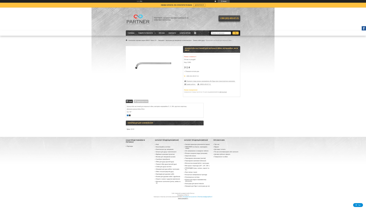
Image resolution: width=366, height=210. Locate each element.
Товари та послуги (145, 33)
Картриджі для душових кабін (165, 174)
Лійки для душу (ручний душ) (165, 161)
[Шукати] (235, 33)
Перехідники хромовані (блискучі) (195, 160)
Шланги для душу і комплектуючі (166, 152)
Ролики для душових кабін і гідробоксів (168, 176)
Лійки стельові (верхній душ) (165, 171)
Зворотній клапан (190, 156)
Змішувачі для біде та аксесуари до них (197, 186)
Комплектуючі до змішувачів (164, 149)
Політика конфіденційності (205, 196)
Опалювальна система (192, 177)
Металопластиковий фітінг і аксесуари (197, 163)
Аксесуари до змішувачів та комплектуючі (178, 40)
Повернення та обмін (221, 156)
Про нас (162, 33)
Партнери (130, 146)
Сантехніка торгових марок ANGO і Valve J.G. (142, 40)
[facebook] (127, 115)
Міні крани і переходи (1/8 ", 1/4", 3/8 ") (197, 165)
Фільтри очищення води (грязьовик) (196, 153)
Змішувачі (161, 40)
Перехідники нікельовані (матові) (195, 158)
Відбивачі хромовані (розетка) (165, 154)
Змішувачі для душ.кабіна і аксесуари (167, 169)
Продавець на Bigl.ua (183, 195)
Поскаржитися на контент (190, 196)
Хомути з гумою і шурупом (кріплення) (168, 179)
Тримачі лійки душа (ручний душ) (166, 164)
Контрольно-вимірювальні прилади (196, 174)
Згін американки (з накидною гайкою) (196, 151)
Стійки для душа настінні (163, 166)
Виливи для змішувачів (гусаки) (165, 156)
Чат (359, 205)
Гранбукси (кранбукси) (163, 159)
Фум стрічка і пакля (191, 172)
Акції (157, 144)
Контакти (172, 33)
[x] (129, 115)
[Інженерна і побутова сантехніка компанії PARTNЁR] (138, 19)
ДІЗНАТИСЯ (199, 5)
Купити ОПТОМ (185, 33)
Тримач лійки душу (199, 40)
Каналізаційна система (163, 147)
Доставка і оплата (219, 149)
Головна (131, 33)
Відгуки (216, 147)
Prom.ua (192, 193)
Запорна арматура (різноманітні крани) (197, 144)
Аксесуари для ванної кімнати (194, 183)
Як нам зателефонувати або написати (226, 152)
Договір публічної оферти (222, 154)
